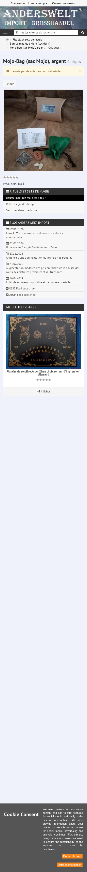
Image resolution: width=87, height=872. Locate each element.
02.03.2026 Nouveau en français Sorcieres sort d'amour (32, 245)
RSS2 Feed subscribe (21, 288)
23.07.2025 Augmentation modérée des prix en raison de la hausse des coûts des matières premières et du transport (43, 268)
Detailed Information (69, 864)
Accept (77, 856)
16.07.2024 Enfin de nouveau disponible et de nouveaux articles (39, 280)
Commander (18, 3)
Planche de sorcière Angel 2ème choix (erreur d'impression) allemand (44, 373)
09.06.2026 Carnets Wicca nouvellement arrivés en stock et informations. (35, 233)
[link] (10, 178)
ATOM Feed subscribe (22, 295)
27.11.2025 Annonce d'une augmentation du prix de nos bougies (39, 255)
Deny (66, 856)
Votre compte (39, 3)
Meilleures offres (21, 307)
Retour (10, 84)
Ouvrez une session (64, 3)
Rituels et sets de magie (29, 191)
